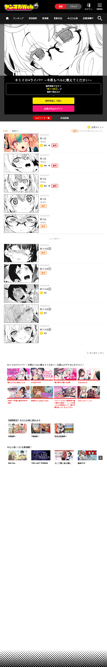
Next (100, 458)
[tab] (42, 118)
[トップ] (7, 18)
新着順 (5, 131)
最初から (15, 131)
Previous (6, 458)
